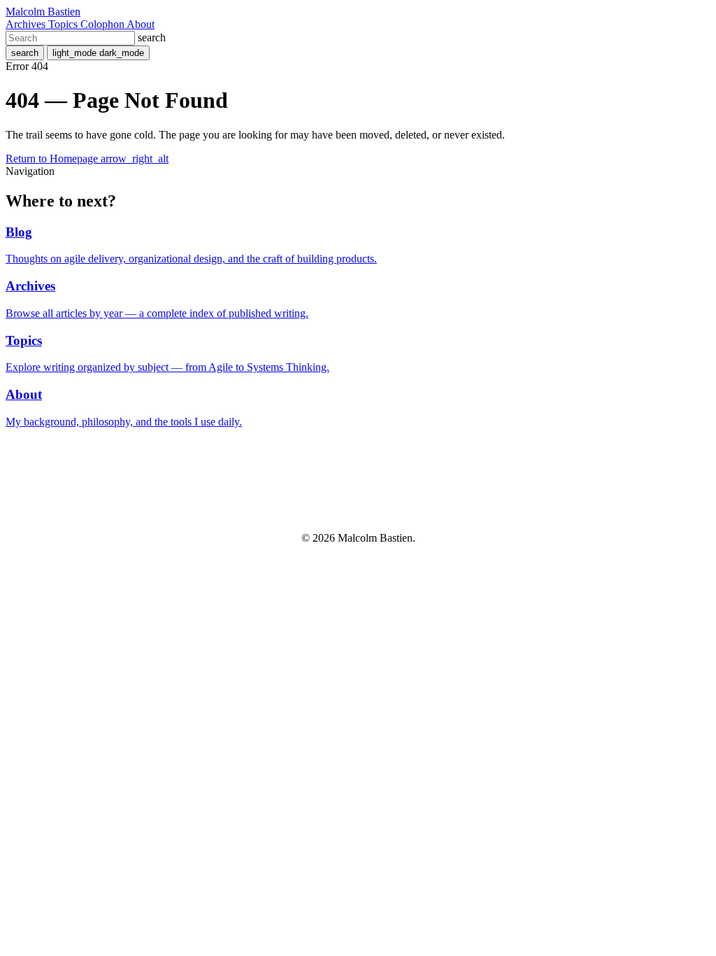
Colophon (103, 24)
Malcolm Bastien (43, 11)
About (141, 24)
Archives (27, 24)
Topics (64, 24)
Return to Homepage (87, 158)
